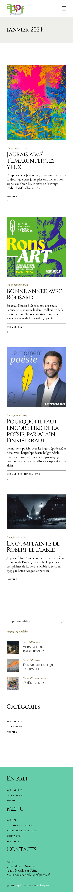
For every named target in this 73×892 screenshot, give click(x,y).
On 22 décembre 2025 (34, 678)
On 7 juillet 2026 (32, 642)
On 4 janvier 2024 (17, 537)
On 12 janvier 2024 (17, 415)
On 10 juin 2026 (31, 660)
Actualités (15, 841)
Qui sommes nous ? (21, 825)
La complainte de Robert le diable (33, 547)
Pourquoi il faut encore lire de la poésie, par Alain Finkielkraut (33, 431)
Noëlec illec (34, 682)
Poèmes (12, 196)
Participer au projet (22, 830)
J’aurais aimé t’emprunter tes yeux (30, 161)
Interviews (32, 474)
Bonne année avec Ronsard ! (34, 294)
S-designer (43, 885)
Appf (18, 885)
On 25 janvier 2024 (17, 148)
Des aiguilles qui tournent (38, 666)
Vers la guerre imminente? (35, 649)
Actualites (15, 327)
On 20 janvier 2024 (17, 284)
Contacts (14, 836)
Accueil (12, 820)
